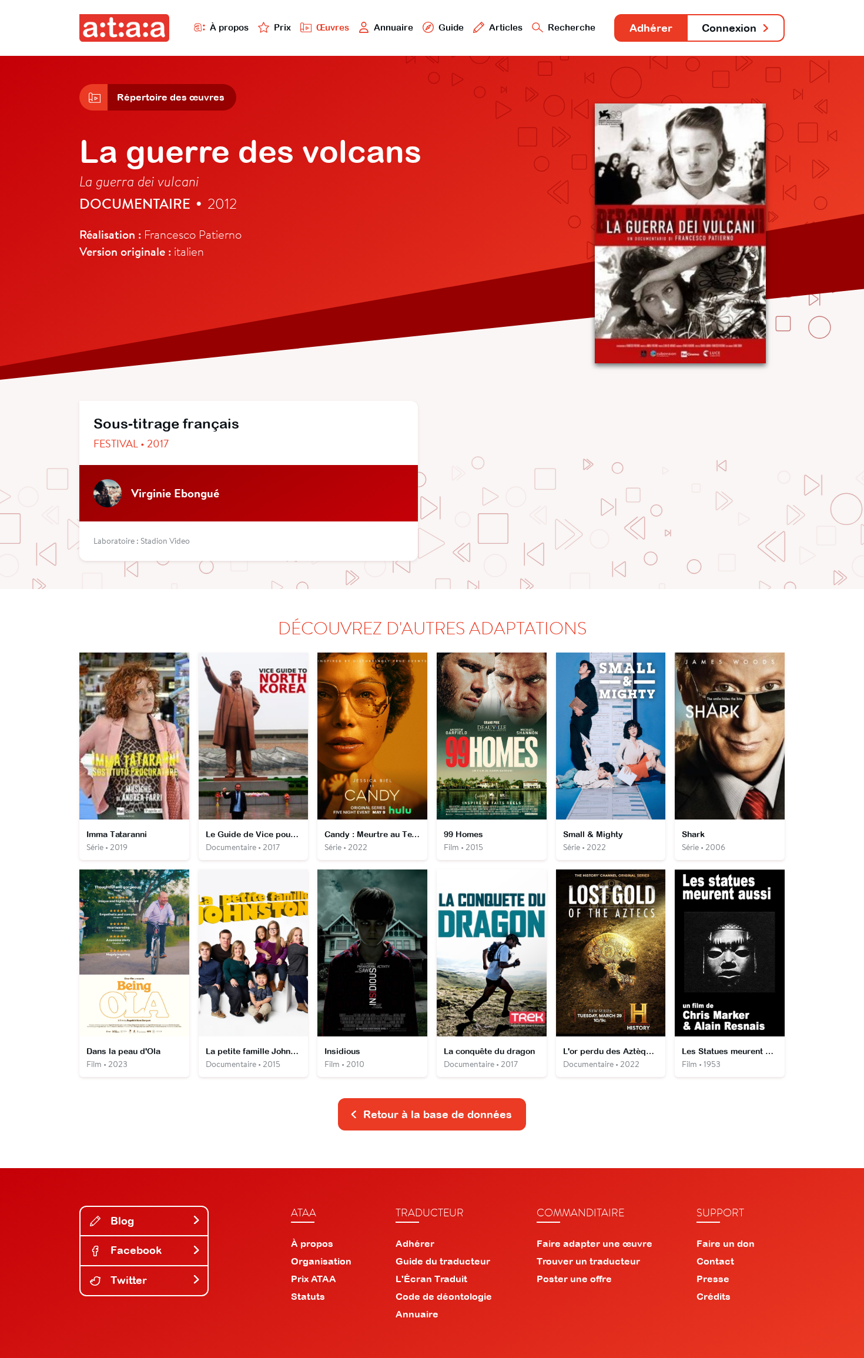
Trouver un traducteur (588, 1261)
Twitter (127, 1280)
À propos (229, 27)
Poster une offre (574, 1278)
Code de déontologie (444, 1296)
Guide (451, 27)
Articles (506, 27)
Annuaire (393, 27)
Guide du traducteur (443, 1261)
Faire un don (725, 1243)
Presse (712, 1278)
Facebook (135, 1250)
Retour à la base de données (437, 1114)
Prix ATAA (313, 1278)
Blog (121, 1221)
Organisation (321, 1261)
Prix (282, 27)
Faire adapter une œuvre (594, 1243)
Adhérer (650, 28)
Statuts (308, 1296)
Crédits (713, 1296)
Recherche (571, 27)
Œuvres (332, 27)
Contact (715, 1261)
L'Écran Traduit (431, 1278)
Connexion (729, 28)
